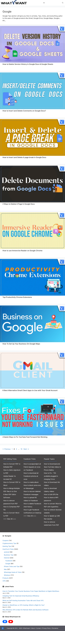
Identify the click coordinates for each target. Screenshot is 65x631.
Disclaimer (55, 628)
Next (26, 449)
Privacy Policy (46, 628)
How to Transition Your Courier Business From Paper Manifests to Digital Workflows (31, 591)
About (33, 628)
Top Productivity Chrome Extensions (17, 297)
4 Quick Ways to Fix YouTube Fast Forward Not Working (25, 437)
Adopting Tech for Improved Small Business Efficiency (21, 596)
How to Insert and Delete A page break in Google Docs (24, 157)
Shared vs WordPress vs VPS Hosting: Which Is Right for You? (24, 605)
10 (22, 449)
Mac (5, 569)
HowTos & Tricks (8, 549)
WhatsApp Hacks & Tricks (12, 572)
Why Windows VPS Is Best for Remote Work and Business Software (25, 610)
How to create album (31, 482)
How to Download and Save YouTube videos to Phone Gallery (52, 467)
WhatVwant (26, 628)
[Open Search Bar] (62, 2)
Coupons (6, 540)
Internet (6, 558)
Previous (6, 449)
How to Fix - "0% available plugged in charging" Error (51, 476)
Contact (38, 628)
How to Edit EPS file (51, 494)
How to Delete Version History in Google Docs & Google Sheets (28, 64)
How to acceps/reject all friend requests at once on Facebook (32, 467)
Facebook (8, 561)
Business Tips (8, 555)
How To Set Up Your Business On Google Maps (21, 344)
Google (7, 563)
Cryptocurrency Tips (9, 543)
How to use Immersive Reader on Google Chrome (22, 251)
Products (6, 578)
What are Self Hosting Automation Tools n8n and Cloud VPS (23, 600)
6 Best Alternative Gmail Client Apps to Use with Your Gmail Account (30, 390)
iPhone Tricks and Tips (11, 566)
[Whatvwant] (14, 3)
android (6, 552)
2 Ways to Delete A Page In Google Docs (19, 204)
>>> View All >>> (9, 519)
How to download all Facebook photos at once (31, 476)
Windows (7, 575)
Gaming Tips (7, 546)
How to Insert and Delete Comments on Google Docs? (24, 111)
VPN (4, 581)
